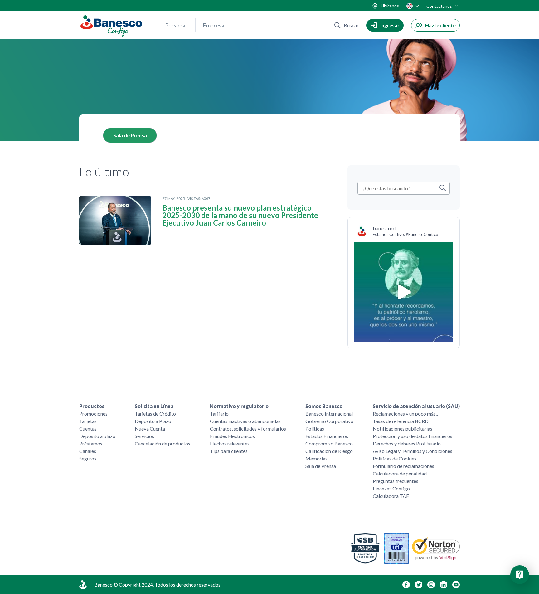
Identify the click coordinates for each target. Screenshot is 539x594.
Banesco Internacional (329, 413)
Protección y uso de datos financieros (412, 436)
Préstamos (90, 443)
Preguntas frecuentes (395, 481)
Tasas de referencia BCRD (401, 421)
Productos (91, 406)
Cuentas (88, 428)
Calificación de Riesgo (329, 451)
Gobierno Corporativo (329, 421)
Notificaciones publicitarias (402, 428)
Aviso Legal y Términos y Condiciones (412, 451)
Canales (87, 451)
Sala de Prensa (130, 135)
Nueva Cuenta (150, 428)
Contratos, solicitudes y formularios (248, 428)
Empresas (215, 25)
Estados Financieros (326, 436)
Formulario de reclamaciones (403, 466)
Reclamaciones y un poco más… (406, 413)
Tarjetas (88, 421)
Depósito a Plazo (153, 421)
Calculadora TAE (391, 496)
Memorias (316, 458)
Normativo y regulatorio (239, 406)
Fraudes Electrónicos (232, 436)
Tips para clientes (229, 451)
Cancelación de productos (162, 443)
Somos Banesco (323, 406)
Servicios (144, 436)
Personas (176, 25)
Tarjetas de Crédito (155, 413)
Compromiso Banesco (329, 443)
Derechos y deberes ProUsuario (407, 443)
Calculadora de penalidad (400, 473)
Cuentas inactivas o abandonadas (245, 421)
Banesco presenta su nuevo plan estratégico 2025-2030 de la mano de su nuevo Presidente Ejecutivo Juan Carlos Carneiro (240, 215)
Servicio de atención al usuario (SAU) (416, 406)
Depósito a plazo (97, 436)
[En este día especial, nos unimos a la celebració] (403, 292)
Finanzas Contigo (391, 488)
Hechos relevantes (230, 443)
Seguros (87, 458)
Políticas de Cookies (394, 458)
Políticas (314, 428)
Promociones (93, 413)
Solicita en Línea (154, 406)
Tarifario (219, 413)
